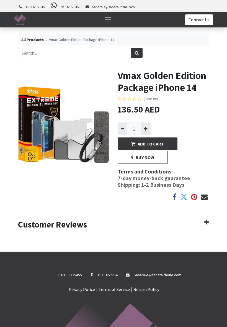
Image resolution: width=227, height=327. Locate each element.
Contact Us (199, 19)
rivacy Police (83, 289)
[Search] (137, 53)
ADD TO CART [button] (151, 144)
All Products (32, 39)
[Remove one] (122, 128)
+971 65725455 (35, 7)
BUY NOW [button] (145, 157)
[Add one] (145, 128)
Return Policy (146, 289)
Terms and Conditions (144, 171)
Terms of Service (114, 289)
